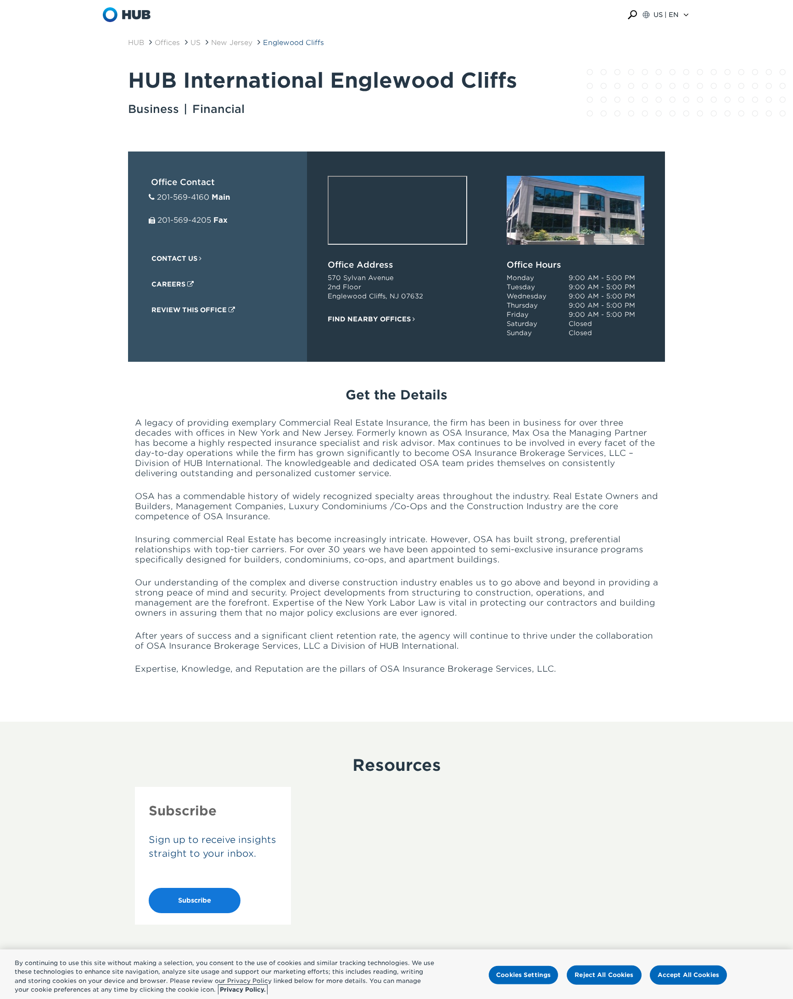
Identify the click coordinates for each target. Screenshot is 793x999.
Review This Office (190, 310)
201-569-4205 (184, 220)
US (195, 43)
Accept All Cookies (688, 974)
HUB (136, 43)
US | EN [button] (666, 14)
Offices (167, 43)
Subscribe (194, 900)
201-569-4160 (183, 197)
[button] (632, 15)
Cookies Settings (523, 974)
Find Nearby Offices (370, 319)
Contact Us (175, 258)
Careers (169, 284)
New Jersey (231, 43)
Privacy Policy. (243, 989)
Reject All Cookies (604, 974)
